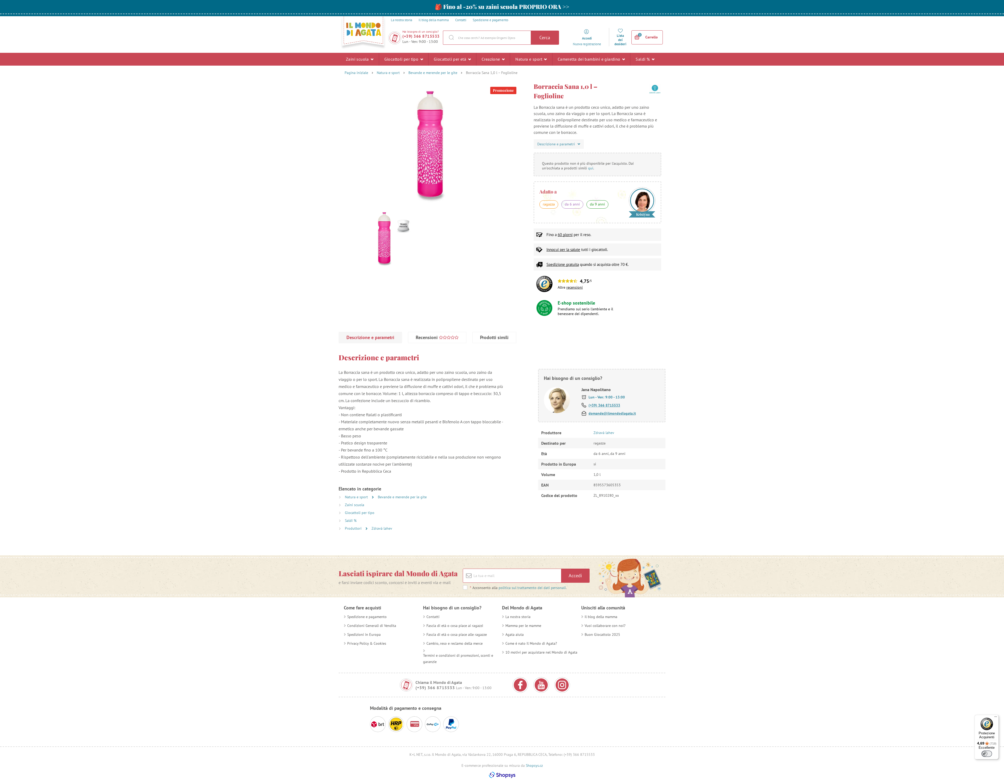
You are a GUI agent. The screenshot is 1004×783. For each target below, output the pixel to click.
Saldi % (643, 59)
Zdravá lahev (382, 528)
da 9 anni (597, 204)
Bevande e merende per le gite (432, 72)
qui (590, 168)
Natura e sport (529, 59)
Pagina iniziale (356, 72)
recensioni (574, 287)
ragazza (549, 204)
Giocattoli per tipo (402, 59)
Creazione (491, 59)
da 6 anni (572, 204)
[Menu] (995, 718)
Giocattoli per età (450, 59)
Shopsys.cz (534, 765)
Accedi (575, 576)
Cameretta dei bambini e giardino (589, 59)
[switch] (987, 754)
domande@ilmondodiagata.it (612, 413)
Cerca (544, 38)
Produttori (354, 528)
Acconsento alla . (518, 587)
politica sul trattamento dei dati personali (532, 587)
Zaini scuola (358, 59)
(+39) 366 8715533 (421, 36)
